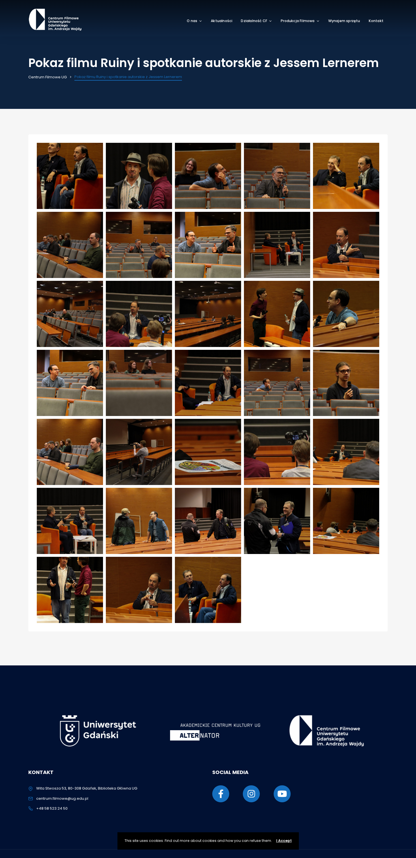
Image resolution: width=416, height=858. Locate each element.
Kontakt (376, 20)
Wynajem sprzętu (344, 20)
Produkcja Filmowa (297, 20)
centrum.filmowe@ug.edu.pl (62, 798)
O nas (192, 20)
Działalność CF (254, 20)
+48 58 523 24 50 (52, 808)
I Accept (284, 840)
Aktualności (221, 20)
